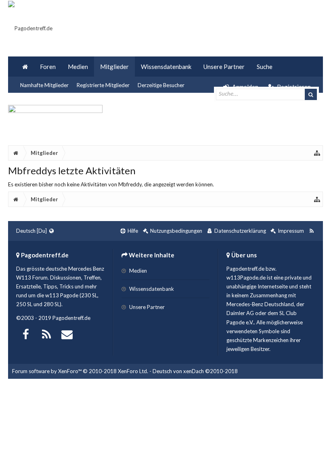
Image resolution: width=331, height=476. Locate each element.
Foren (48, 66)
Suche (264, 66)
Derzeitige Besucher (161, 85)
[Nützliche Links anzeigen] (317, 153)
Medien (78, 66)
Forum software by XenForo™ (80, 371)
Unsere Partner (224, 66)
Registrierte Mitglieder (103, 85)
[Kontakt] (67, 333)
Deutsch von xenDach (195, 371)
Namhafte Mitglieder (44, 85)
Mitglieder (114, 66)
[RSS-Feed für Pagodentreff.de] (311, 231)
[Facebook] (26, 333)
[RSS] (46, 333)
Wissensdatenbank (166, 66)
